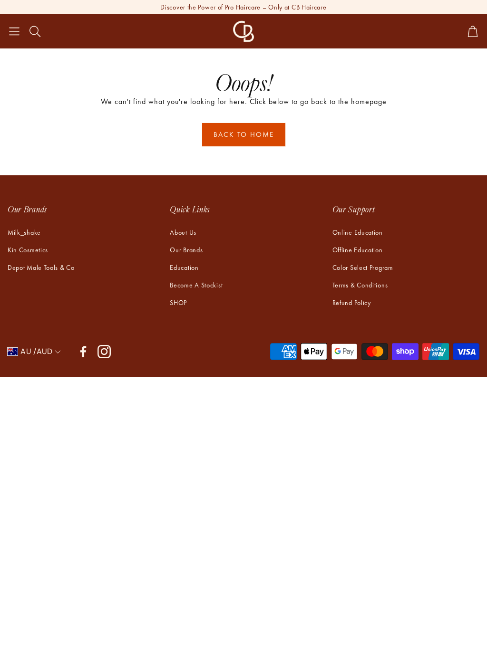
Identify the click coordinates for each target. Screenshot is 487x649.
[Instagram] (104, 351)
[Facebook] (83, 351)
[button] (14, 31)
